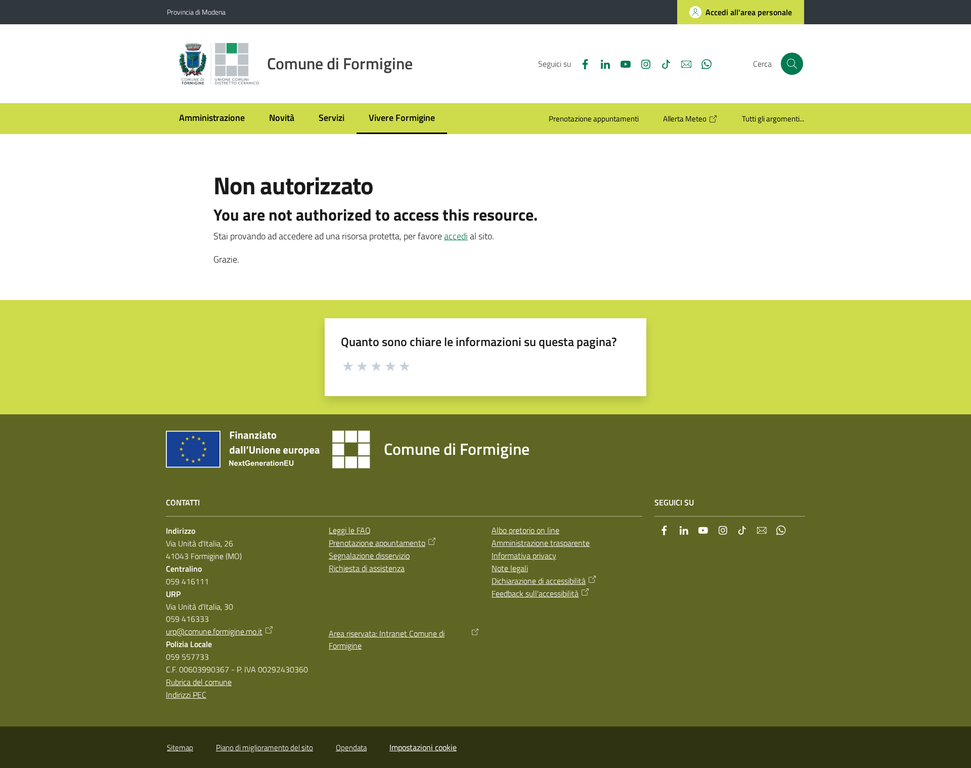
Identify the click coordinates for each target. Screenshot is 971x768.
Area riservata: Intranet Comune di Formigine (387, 639)
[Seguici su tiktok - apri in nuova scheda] (662, 63)
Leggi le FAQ (350, 530)
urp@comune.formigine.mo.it (214, 631)
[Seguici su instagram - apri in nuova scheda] (642, 63)
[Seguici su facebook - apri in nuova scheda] (581, 63)
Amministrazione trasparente (541, 543)
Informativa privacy (524, 555)
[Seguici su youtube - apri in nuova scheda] (621, 63)
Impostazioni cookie (423, 747)
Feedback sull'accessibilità (535, 593)
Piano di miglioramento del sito (264, 747)
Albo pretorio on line (525, 530)
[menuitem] (212, 118)
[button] (792, 64)
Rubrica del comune (199, 682)
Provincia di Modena (196, 12)
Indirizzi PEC (186, 695)
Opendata (351, 747)
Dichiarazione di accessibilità (539, 581)
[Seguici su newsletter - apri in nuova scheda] (682, 63)
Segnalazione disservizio (369, 555)
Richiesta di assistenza (367, 568)
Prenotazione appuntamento (377, 543)
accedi (456, 236)
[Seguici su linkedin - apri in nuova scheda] (601, 63)
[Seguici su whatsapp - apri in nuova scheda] (702, 63)
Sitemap (180, 747)
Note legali (510, 568)
